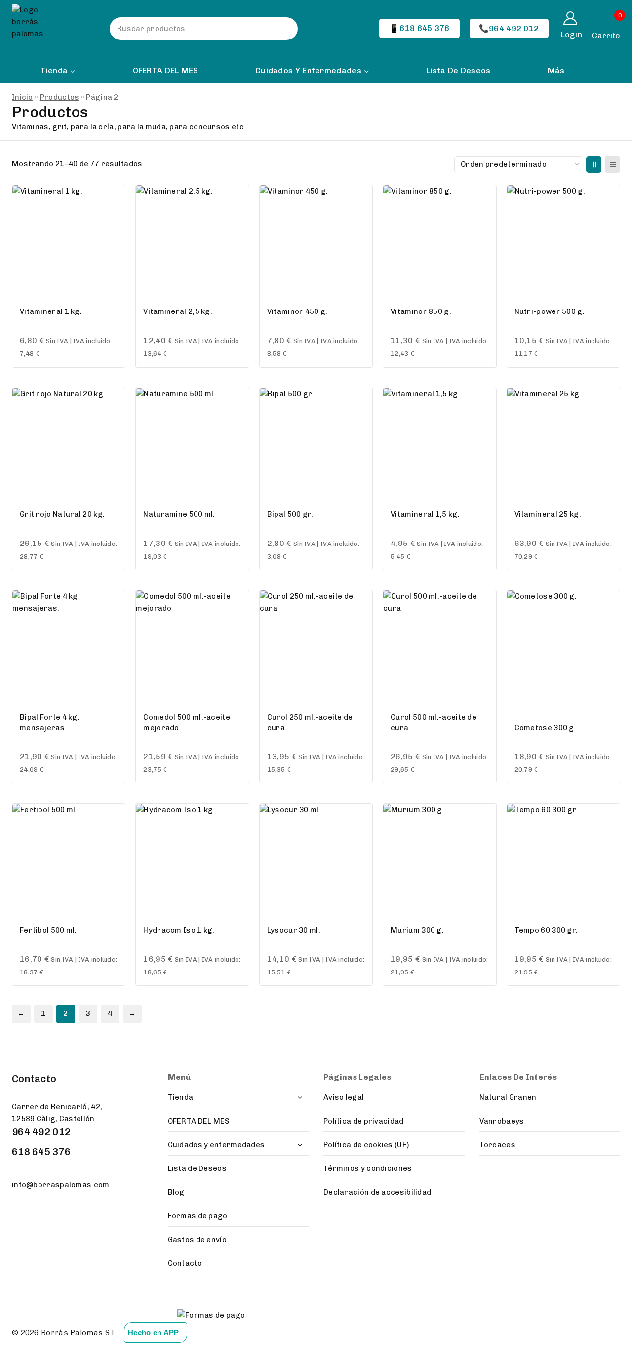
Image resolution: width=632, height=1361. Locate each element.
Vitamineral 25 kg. (547, 514)
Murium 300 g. (417, 930)
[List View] (612, 164)
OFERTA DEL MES (165, 70)
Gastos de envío (197, 1239)
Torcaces (497, 1144)
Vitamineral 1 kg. (51, 311)
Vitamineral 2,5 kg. (177, 311)
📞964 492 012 (509, 28)
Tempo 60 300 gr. (546, 930)
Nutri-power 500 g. (549, 311)
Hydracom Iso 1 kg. (178, 930)
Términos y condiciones (367, 1168)
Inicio (22, 97)
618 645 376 (41, 1152)
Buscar (280, 29)
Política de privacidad (363, 1121)
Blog (176, 1192)
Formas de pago (198, 1215)
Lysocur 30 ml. (293, 930)
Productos (59, 97)
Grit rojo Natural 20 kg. (62, 514)
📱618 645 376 (419, 28)
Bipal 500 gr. (290, 514)
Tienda (181, 1097)
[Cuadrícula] (593, 164)
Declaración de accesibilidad (377, 1192)
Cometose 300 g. (545, 727)
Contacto (185, 1263)
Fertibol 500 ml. (48, 930)
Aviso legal (343, 1097)
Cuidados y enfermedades (216, 1144)
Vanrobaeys (501, 1121)
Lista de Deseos (458, 70)
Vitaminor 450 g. (297, 311)
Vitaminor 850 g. (421, 311)
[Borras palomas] (35, 28)
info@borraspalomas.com (61, 1184)
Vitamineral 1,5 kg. (425, 514)
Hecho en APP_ (155, 1332)
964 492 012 (41, 1132)
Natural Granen (508, 1097)
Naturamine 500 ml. (179, 514)
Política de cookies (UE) (366, 1144)
